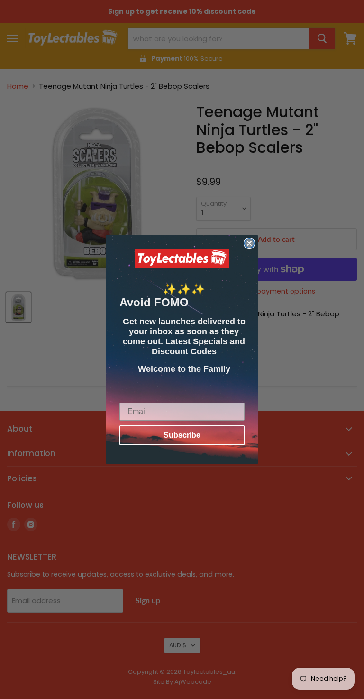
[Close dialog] (249, 243)
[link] (182, 259)
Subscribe (182, 435)
